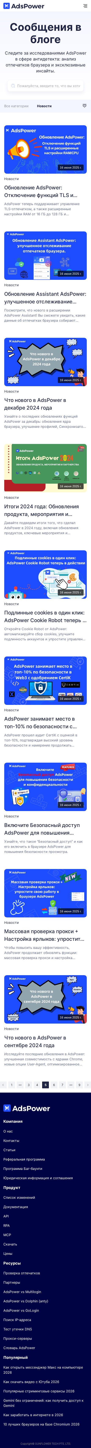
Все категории (16, 106)
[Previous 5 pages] (20, 1085)
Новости (44, 106)
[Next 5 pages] (71, 1085)
